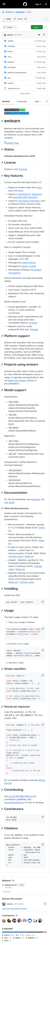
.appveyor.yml (13, 88)
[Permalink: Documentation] (2, 492)
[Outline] (46, 101)
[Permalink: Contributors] (2, 809)
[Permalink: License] (2, 162)
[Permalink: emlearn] (2, 121)
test (9, 78)
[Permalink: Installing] (2, 588)
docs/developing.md (14, 802)
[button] (43, 601)
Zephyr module (28, 266)
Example (33, 322)
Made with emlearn (17, 380)
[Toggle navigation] (4, 4)
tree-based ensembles (28, 200)
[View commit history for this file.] (44, 35)
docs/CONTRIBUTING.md (20, 796)
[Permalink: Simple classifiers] (2, 669)
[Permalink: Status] (2, 149)
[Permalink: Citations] (2, 828)
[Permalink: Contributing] (2, 789)
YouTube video (15, 556)
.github (10, 41)
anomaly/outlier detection (25, 197)
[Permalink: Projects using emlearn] (2, 364)
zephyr (10, 83)
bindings (11, 46)
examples (12, 67)
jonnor (10, 35)
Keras (20, 190)
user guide (9, 502)
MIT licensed (21, 169)
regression (37, 194)
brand (10, 51)
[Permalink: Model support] (2, 390)
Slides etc (29, 556)
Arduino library (28, 262)
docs (10, 57)
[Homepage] (25, 4)
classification (24, 194)
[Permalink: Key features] (2, 175)
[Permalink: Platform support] (2, 336)
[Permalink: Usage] (2, 610)
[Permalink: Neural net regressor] (2, 706)
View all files (25, 93)
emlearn (9, 12)
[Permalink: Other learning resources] (2, 508)
